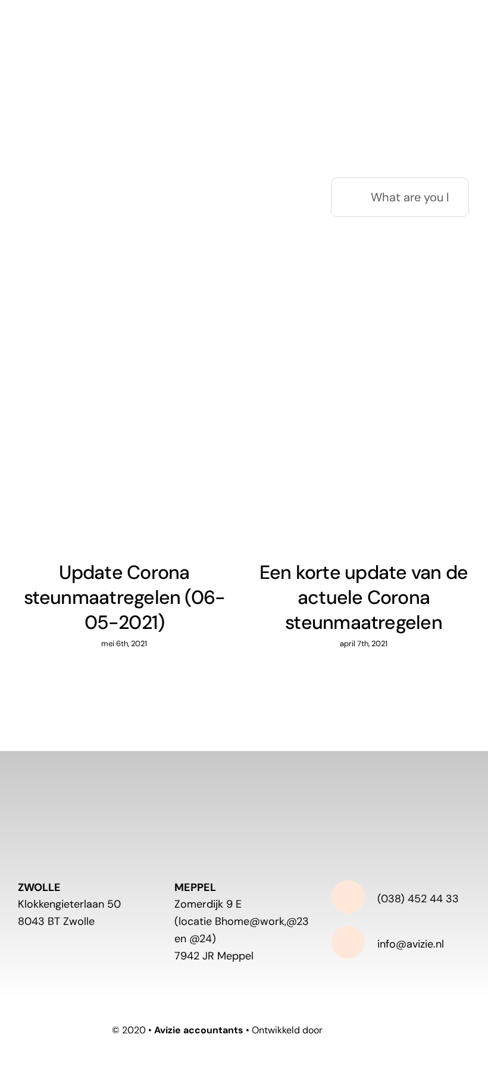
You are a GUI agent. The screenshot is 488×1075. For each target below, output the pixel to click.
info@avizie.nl (410, 944)
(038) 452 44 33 (418, 899)
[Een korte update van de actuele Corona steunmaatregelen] (363, 439)
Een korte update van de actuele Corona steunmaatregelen (363, 597)
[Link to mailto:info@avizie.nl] (348, 942)
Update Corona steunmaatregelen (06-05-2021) (125, 597)
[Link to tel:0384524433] (348, 897)
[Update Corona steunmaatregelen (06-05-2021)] (124, 439)
